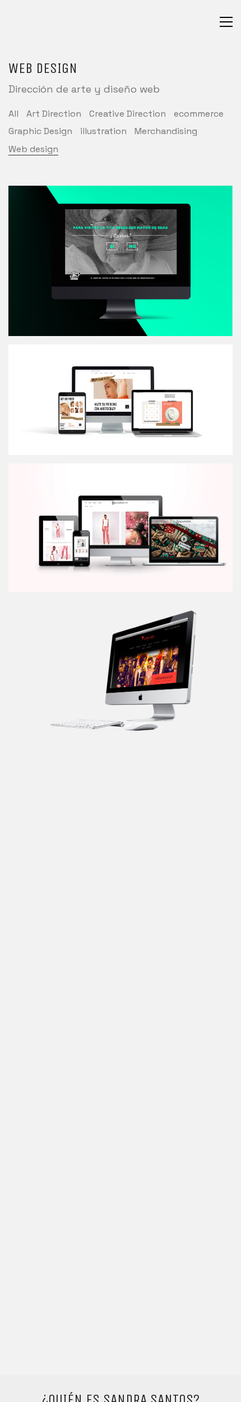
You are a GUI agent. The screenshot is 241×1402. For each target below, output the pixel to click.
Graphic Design (40, 131)
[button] (226, 22)
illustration (103, 131)
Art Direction (53, 113)
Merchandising (166, 131)
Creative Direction (127, 113)
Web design (33, 149)
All (13, 113)
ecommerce (199, 113)
